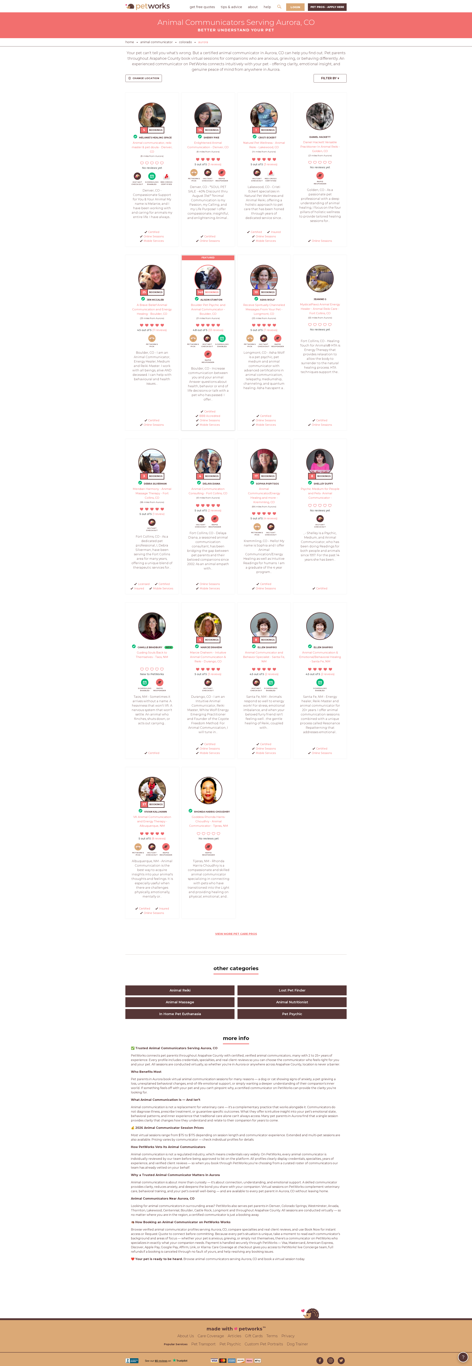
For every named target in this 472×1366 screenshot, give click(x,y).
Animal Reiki (180, 990)
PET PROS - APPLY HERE (327, 7)
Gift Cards (254, 1336)
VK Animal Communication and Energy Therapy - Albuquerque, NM (152, 821)
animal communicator (156, 42)
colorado (185, 42)
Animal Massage (180, 1002)
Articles (234, 1336)
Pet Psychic (292, 1014)
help (267, 7)
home (129, 42)
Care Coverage (211, 1336)
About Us (185, 1336)
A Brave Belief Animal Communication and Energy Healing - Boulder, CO (152, 309)
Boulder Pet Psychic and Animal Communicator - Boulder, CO (208, 309)
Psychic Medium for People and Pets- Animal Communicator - (320, 493)
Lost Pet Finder (292, 990)
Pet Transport (203, 1344)
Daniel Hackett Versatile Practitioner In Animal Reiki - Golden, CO (320, 146)
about (253, 7)
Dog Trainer (297, 1344)
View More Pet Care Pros (236, 933)
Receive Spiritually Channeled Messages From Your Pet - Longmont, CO (264, 309)
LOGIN (295, 7)
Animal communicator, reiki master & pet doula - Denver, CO (152, 147)
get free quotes (202, 7)
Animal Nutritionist (292, 1002)
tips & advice (231, 7)
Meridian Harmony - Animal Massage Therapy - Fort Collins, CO (152, 493)
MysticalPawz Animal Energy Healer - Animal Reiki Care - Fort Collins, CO (320, 309)
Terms (272, 1336)
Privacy (288, 1336)
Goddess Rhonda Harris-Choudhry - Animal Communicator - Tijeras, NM (208, 821)
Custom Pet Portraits (264, 1344)
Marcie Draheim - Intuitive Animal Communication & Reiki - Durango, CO (208, 657)
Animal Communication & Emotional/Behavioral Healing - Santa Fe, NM (320, 657)
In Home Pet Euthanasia (180, 1014)
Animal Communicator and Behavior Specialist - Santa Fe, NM (264, 657)
